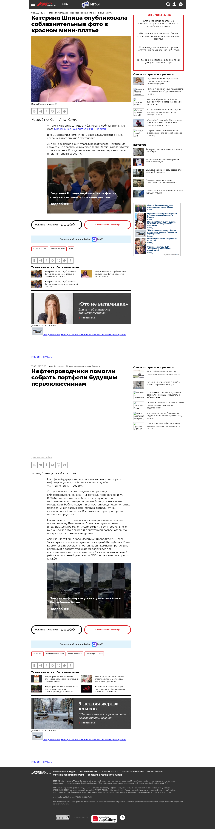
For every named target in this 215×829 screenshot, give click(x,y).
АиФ (54, 104)
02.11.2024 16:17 (38, 13)
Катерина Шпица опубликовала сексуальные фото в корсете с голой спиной (110, 274)
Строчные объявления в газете (68, 775)
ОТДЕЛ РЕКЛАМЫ (155, 772)
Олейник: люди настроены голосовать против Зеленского (161, 181)
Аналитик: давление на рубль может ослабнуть (164, 150)
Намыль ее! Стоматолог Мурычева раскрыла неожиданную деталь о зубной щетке (164, 395)
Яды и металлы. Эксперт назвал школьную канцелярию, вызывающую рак (162, 81)
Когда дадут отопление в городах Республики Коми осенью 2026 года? (158, 48)
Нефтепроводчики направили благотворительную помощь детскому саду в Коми (109, 679)
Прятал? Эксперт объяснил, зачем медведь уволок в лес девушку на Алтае (163, 426)
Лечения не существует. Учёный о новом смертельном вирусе (163, 383)
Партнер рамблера (80, 817)
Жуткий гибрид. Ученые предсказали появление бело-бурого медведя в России (165, 91)
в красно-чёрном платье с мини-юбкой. (80, 129)
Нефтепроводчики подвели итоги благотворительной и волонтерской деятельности (61, 689)
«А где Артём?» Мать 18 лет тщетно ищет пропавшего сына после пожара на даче (164, 112)
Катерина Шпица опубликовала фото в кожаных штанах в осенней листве (83, 195)
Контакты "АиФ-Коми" (133, 772)
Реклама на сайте (89, 772)
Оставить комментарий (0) (108, 225)
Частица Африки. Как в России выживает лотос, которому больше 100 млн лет (164, 101)
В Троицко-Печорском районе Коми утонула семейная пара (158, 61)
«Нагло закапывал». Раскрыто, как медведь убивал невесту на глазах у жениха (164, 415)
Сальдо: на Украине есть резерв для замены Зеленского (163, 171)
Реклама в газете (110, 772)
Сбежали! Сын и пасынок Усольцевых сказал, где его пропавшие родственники (165, 405)
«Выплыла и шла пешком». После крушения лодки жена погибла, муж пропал (158, 36)
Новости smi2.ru (41, 356)
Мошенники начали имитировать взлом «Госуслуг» (162, 160)
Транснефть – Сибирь (41, 457)
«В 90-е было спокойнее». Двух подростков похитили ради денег (163, 372)
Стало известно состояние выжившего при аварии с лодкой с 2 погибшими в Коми (158, 24)
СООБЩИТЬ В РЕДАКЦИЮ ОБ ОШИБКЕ (105, 775)
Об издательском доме (65, 772)
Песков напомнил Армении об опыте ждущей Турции (164, 192)
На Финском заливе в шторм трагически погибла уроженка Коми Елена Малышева (110, 689)
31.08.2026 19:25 (38, 366)
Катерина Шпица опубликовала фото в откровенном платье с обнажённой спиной (60, 274)
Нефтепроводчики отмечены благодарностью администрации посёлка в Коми (61, 679)
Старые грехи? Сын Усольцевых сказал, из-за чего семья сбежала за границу (164, 133)
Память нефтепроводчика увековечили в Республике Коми (85, 600)
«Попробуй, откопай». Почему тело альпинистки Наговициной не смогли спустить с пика (164, 122)
